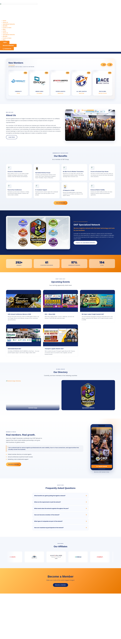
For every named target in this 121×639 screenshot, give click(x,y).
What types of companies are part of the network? (48, 566)
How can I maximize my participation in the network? (49, 573)
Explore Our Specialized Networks (85, 288)
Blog (4, 29)
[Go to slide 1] (45, 97)
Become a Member (13, 509)
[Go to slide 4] (63, 97)
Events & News (7, 27)
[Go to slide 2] (51, 97)
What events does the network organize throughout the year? (51, 554)
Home (4, 20)
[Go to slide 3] (57, 97)
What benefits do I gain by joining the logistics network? (49, 541)
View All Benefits (60, 248)
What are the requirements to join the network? (47, 547)
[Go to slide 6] (75, 97)
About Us (5, 22)
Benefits (5, 26)
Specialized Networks (9, 24)
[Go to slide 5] (69, 97)
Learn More (11, 182)
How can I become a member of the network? (47, 560)
